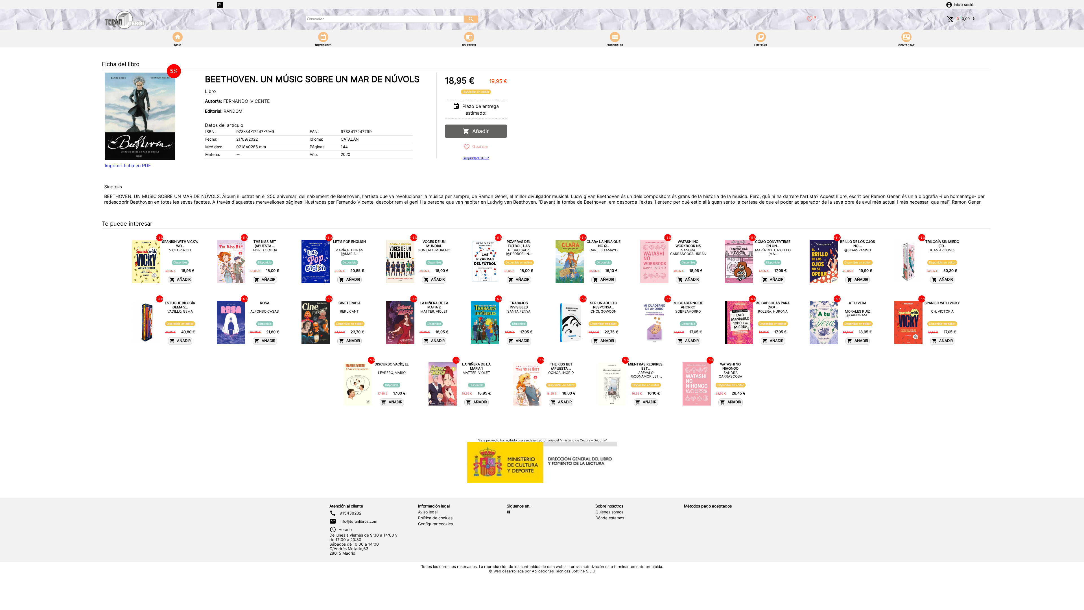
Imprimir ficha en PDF (128, 165)
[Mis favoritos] (809, 18)
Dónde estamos (609, 518)
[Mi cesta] (950, 18)
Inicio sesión (965, 5)
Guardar (479, 146)
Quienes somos (609, 512)
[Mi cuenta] (949, 4)
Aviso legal (428, 512)
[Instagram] (220, 5)
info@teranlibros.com (358, 521)
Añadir (479, 131)
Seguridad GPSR (476, 158)
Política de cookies (435, 518)
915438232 (350, 513)
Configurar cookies (435, 524)
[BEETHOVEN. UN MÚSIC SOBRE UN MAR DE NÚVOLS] (140, 116)
